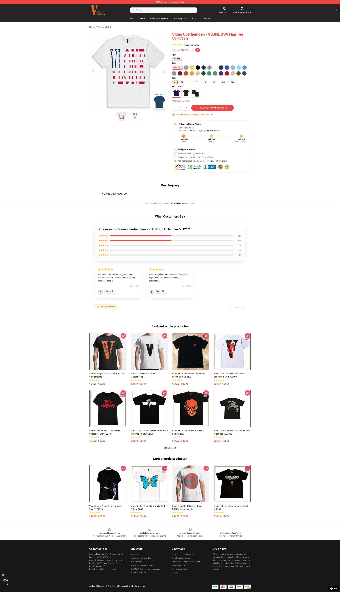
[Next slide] (164, 71)
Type (174, 54)
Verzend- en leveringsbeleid (183, 554)
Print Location (178, 86)
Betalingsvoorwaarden (181, 558)
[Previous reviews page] (230, 307)
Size (174, 78)
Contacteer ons (178, 565)
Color (174, 63)
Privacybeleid (136, 562)
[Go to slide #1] (121, 116)
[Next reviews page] (243, 307)
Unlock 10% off (5, 580)
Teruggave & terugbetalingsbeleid (186, 562)
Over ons (135, 554)
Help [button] (335, 589)
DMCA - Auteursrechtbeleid (142, 565)
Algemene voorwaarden (141, 558)
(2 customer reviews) (192, 45)
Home (92, 27)
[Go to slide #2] (135, 116)
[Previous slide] (93, 71)
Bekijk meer (170, 448)
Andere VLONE (104, 27)
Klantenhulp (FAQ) (180, 569)
